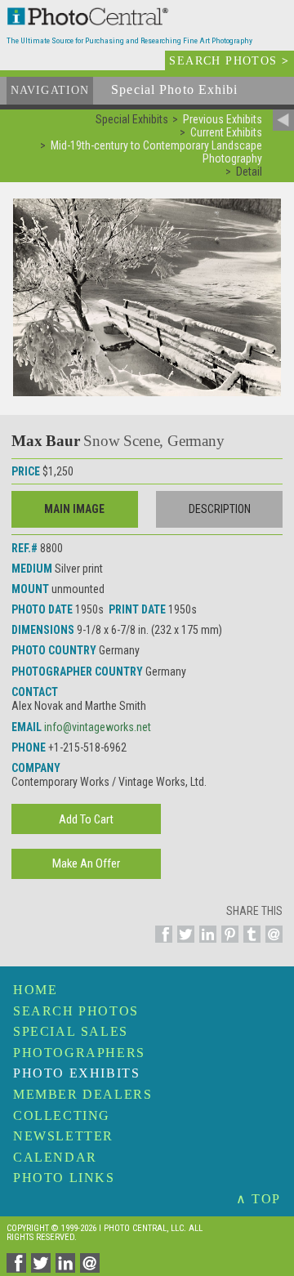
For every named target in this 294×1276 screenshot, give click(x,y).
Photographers (79, 1053)
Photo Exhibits (76, 1073)
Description (220, 508)
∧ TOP (258, 1199)
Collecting (61, 1115)
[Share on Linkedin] (205, 943)
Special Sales (70, 1031)
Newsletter (63, 1136)
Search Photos (76, 1011)
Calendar (55, 1157)
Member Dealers (82, 1094)
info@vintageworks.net (97, 727)
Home (35, 990)
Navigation (50, 90)
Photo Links (64, 1178)
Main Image (74, 508)
